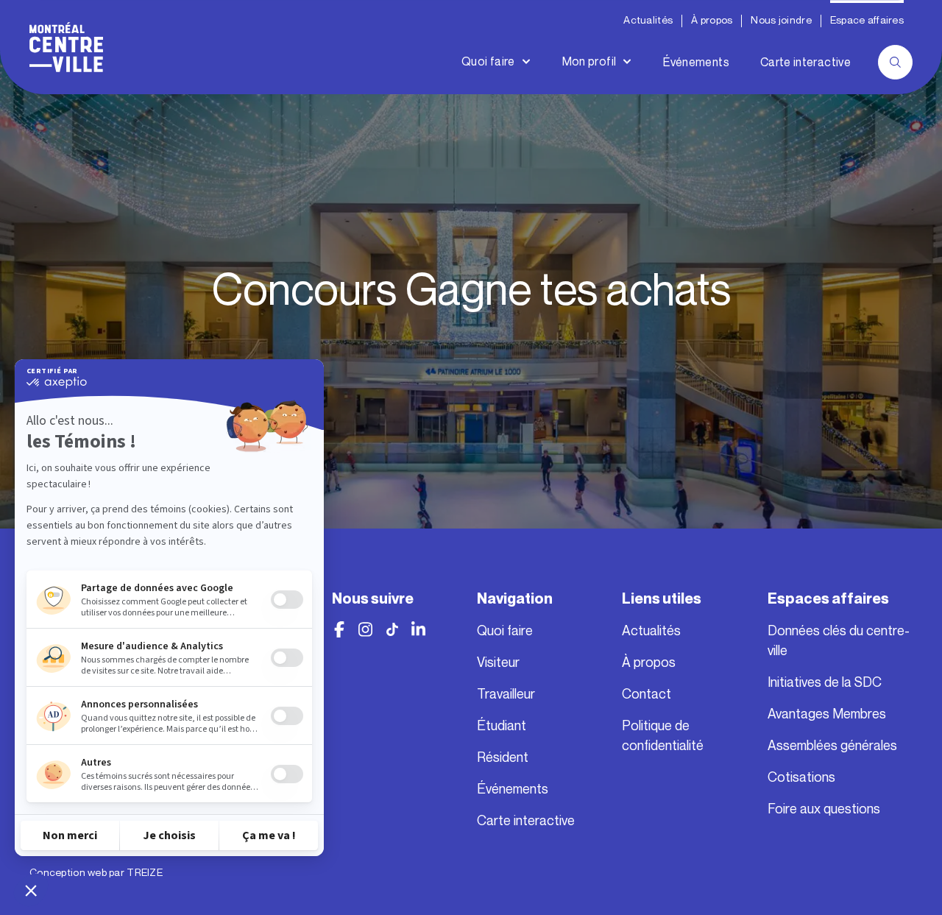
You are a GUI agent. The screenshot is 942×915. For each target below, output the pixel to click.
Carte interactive (805, 62)
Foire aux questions (824, 809)
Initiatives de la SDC (825, 682)
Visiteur (498, 662)
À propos (711, 20)
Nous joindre (781, 20)
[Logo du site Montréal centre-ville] (66, 47)
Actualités (648, 20)
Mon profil (589, 61)
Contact (646, 694)
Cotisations (801, 777)
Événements (696, 62)
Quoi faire (488, 61)
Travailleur (506, 694)
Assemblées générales (832, 746)
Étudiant (501, 726)
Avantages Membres (827, 714)
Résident (502, 757)
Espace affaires (867, 20)
